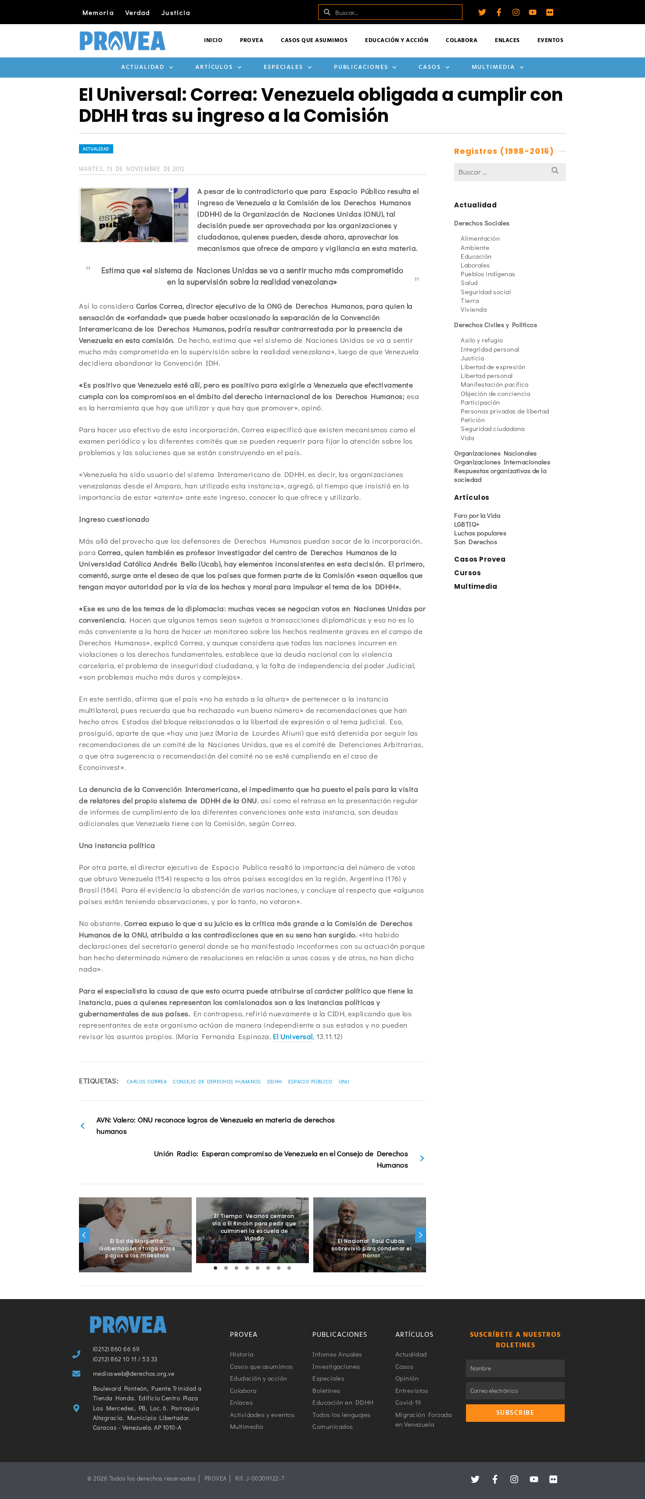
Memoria (98, 12)
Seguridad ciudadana (493, 428)
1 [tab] (215, 1268)
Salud (469, 282)
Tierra (470, 300)
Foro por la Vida (477, 515)
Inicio (213, 40)
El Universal (293, 1036)
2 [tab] (226, 1268)
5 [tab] (257, 1268)
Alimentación (480, 238)
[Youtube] (533, 12)
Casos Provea (479, 559)
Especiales (283, 67)
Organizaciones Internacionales (502, 461)
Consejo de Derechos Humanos (217, 1081)
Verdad (137, 12)
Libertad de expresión (493, 366)
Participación (480, 402)
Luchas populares (480, 532)
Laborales (475, 264)
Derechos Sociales (482, 222)
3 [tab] (236, 1268)
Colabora (461, 40)
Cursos (467, 572)
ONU (344, 1081)
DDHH (274, 1081)
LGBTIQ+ (467, 524)
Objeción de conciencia (495, 393)
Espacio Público (310, 1081)
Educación (476, 256)
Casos (430, 67)
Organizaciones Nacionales (495, 453)
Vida (467, 437)
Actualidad (143, 67)
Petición (473, 419)
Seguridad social (486, 291)
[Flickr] (550, 12)
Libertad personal (487, 375)
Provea (251, 40)
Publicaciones (361, 67)
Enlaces (507, 40)
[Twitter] (482, 12)
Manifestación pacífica (494, 384)
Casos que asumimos (314, 40)
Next (420, 1235)
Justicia (175, 12)
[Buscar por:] (510, 172)
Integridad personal (490, 349)
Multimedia (493, 67)
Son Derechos (475, 541)
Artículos (214, 67)
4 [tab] (247, 1268)
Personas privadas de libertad (505, 410)
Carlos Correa (147, 1081)
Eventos (551, 40)
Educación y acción (396, 40)
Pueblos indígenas (488, 273)
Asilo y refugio (482, 339)
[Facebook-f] (499, 12)
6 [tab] (268, 1268)
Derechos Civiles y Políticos (495, 324)
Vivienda (474, 309)
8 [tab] (289, 1268)
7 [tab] (278, 1268)
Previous (84, 1235)
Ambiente (475, 247)
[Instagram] (516, 12)
